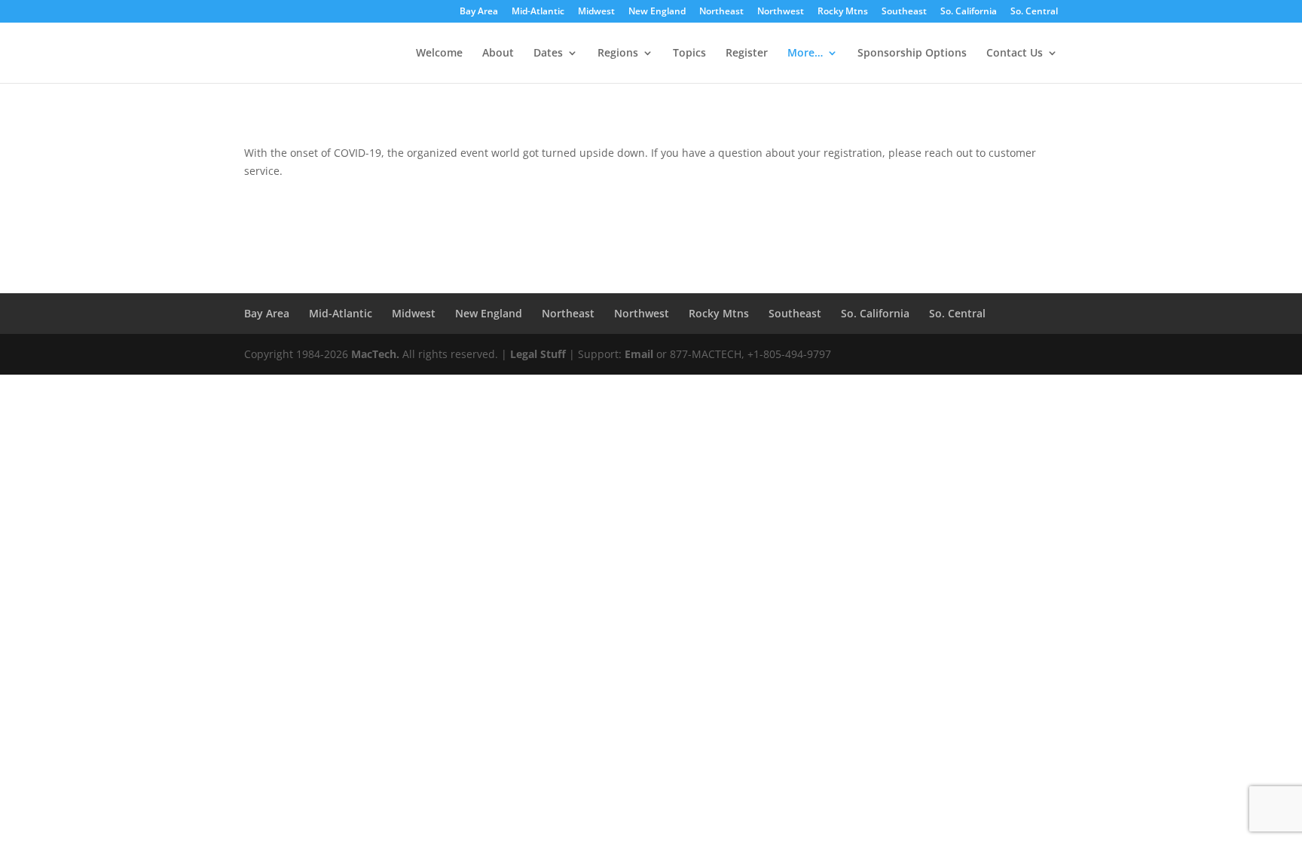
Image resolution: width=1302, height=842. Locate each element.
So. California (968, 12)
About (498, 53)
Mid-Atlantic (538, 12)
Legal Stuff (538, 354)
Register (747, 53)
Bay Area (479, 12)
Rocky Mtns (843, 12)
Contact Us (1014, 53)
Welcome (439, 53)
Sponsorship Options (912, 53)
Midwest (596, 12)
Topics (689, 53)
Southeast (904, 12)
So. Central (1034, 12)
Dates (548, 53)
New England (657, 12)
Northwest (780, 12)
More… (805, 53)
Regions (618, 53)
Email (639, 354)
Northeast (721, 12)
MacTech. (375, 354)
